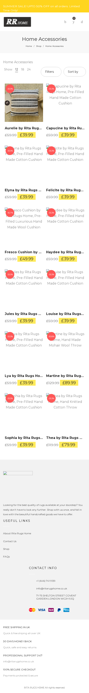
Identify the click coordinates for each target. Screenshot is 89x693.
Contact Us (9, 541)
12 (16, 69)
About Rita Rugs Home (17, 533)
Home (29, 46)
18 (22, 69)
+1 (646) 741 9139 (45, 580)
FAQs (6, 556)
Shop (38, 46)
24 (29, 69)
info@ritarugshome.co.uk (51, 588)
